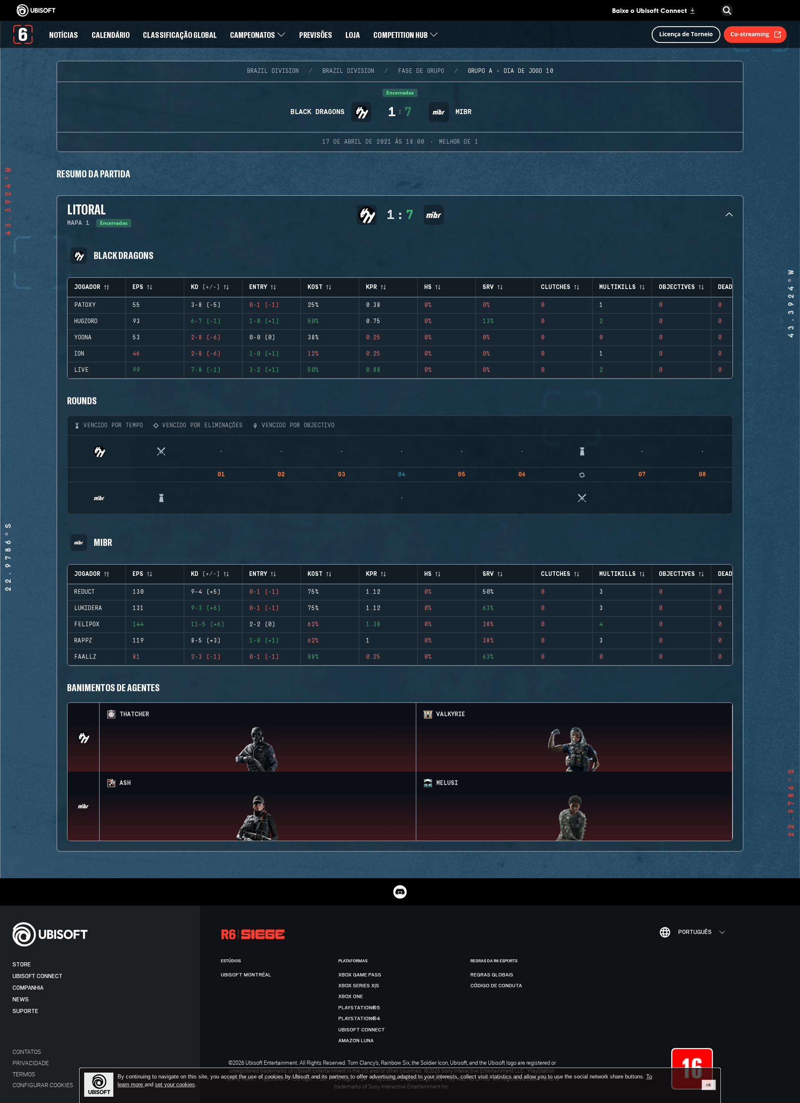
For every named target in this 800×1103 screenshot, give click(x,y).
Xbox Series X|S (358, 985)
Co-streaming (749, 34)
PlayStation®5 (359, 1008)
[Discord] (400, 892)
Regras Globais (491, 975)
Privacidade (30, 1063)
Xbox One (350, 996)
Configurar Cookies (42, 1085)
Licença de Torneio (686, 34)
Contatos (26, 1052)
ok (708, 1084)
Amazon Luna (356, 1040)
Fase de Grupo (421, 71)
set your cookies (175, 1085)
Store (21, 964)
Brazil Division (273, 71)
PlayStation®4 (359, 1018)
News (20, 999)
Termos (23, 1074)
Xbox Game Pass (359, 975)
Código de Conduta (496, 985)
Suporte (25, 1011)
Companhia (27, 988)
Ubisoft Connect (37, 976)
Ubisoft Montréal (246, 975)
